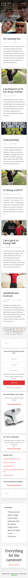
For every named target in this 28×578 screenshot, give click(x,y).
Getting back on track (8, 475)
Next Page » (18, 333)
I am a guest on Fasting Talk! (11, 242)
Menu (24, 3)
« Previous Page (8, 330)
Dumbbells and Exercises (10, 294)
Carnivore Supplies (14, 564)
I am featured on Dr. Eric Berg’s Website (13, 90)
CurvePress (14, 575)
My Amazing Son (11, 38)
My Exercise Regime (8, 466)
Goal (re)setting (11, 139)
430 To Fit (6, 4)
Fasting (11, 376)
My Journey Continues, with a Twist (11, 458)
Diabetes (16, 376)
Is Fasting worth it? (13, 190)
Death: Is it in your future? (9, 462)
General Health (21, 374)
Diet (7, 376)
